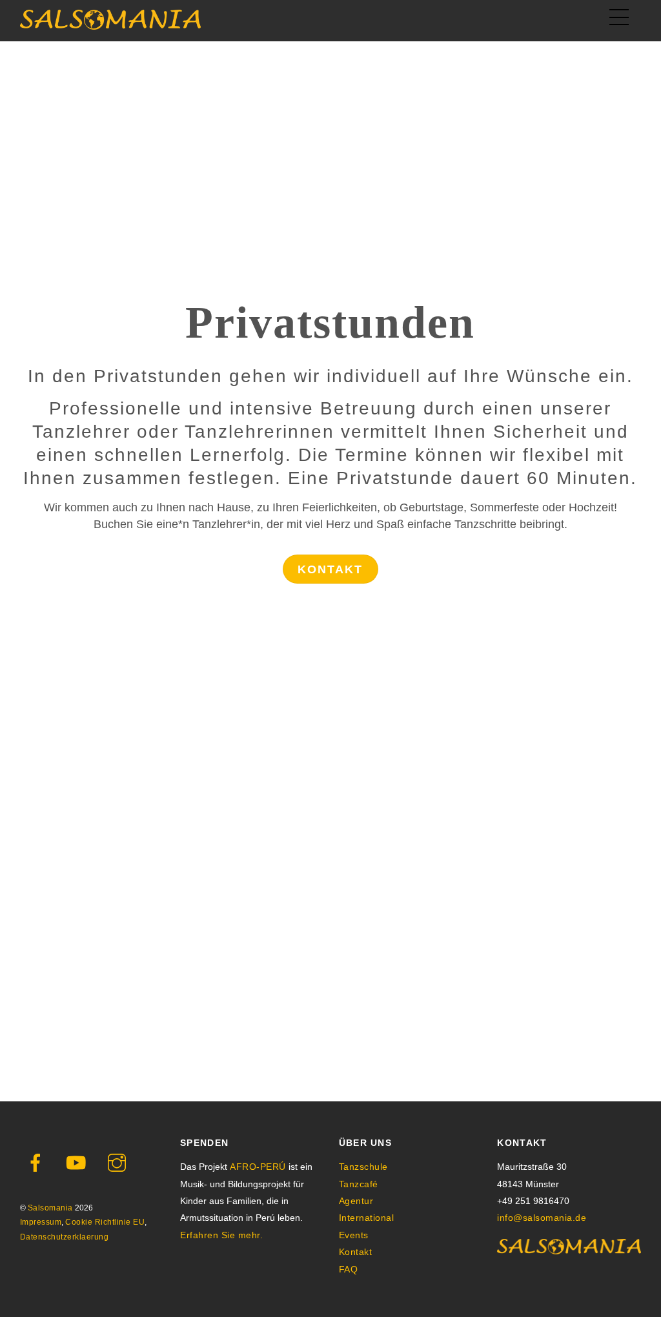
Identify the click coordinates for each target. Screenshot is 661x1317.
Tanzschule (363, 1166)
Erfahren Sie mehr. (221, 1235)
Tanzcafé (358, 1184)
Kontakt (330, 569)
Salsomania (50, 1207)
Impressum (41, 1222)
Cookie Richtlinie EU (105, 1222)
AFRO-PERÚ (258, 1166)
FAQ (348, 1269)
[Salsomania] (110, 24)
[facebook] (38, 1163)
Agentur (356, 1201)
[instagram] (119, 1163)
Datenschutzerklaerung (64, 1236)
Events (354, 1235)
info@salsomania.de (541, 1217)
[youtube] (78, 1163)
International (366, 1217)
